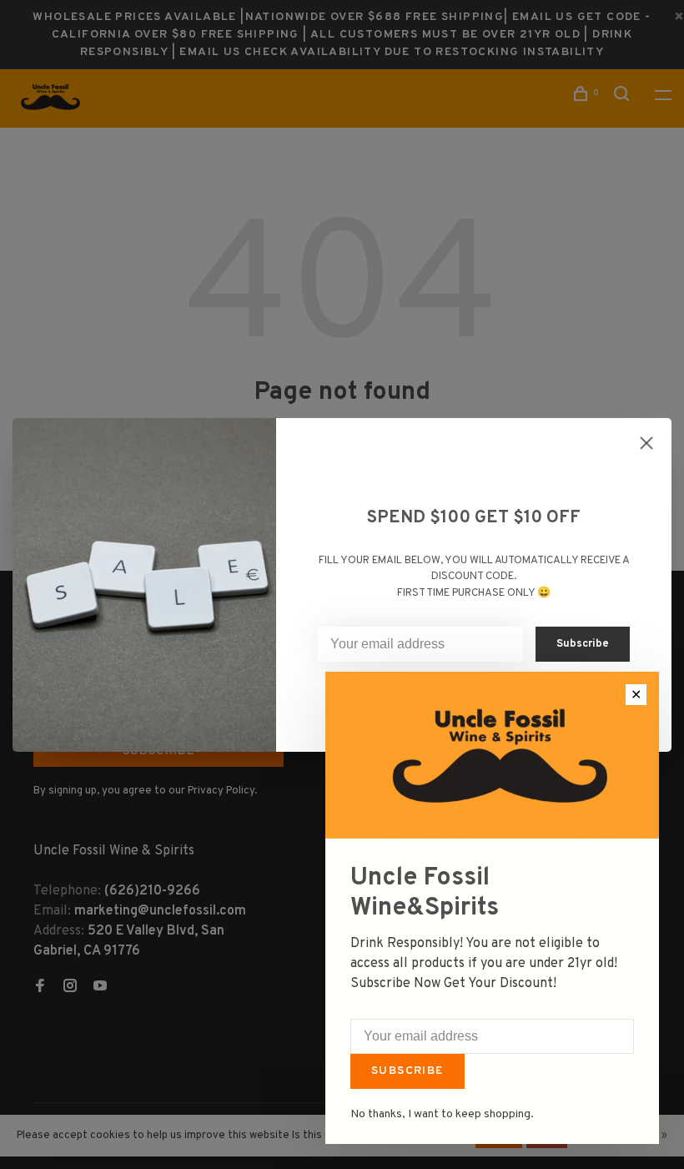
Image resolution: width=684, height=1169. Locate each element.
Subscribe (407, 1071)
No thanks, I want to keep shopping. (442, 1114)
